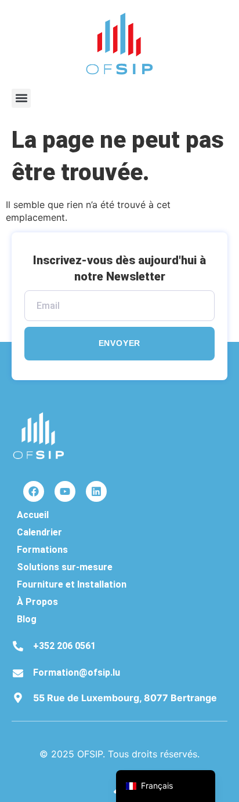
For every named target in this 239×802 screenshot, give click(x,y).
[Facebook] (33, 491)
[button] (21, 98)
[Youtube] (65, 491)
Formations (42, 549)
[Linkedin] (96, 491)
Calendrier (39, 532)
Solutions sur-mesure (65, 567)
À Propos (37, 601)
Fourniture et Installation (71, 584)
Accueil (33, 514)
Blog (27, 619)
